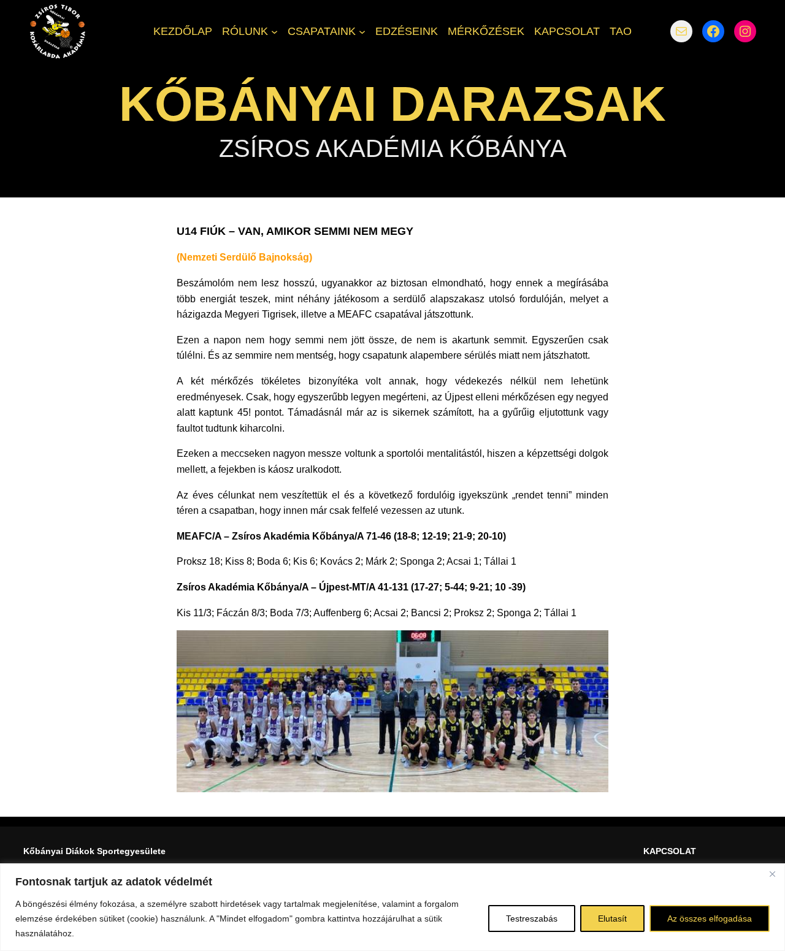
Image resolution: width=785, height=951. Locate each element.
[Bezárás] (772, 873)
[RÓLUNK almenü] (274, 31)
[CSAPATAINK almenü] (362, 31)
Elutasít (612, 918)
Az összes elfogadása (709, 918)
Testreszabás (531, 918)
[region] (392, 907)
